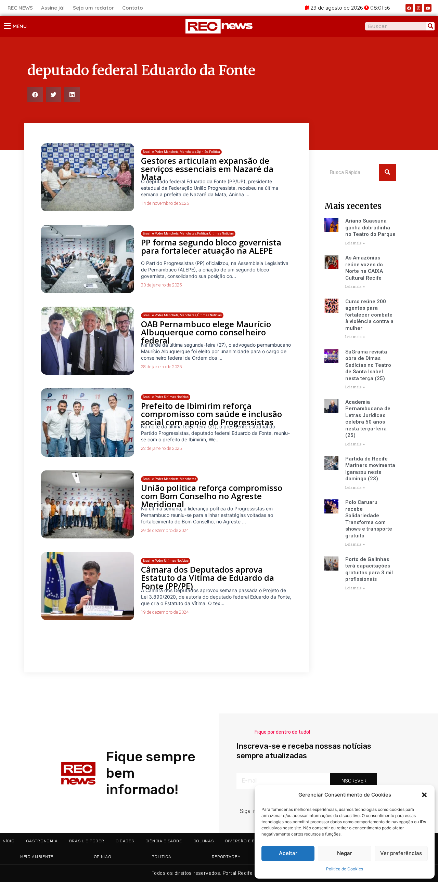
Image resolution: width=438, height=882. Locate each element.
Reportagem (226, 856)
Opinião (103, 856)
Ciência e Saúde (163, 841)
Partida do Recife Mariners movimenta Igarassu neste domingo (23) (370, 469)
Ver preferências (401, 853)
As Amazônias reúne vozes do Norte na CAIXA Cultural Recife (364, 268)
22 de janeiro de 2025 (161, 448)
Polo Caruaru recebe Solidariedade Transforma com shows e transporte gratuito (368, 519)
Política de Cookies (344, 868)
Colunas (203, 841)
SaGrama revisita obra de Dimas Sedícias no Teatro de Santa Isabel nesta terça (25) (368, 365)
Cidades (125, 841)
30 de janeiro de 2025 (161, 285)
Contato (132, 7)
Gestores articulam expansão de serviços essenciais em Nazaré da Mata (207, 169)
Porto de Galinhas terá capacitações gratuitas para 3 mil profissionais (369, 569)
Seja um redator (93, 7)
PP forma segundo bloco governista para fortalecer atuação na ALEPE (211, 246)
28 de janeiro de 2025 (161, 366)
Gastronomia (42, 841)
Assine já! (53, 7)
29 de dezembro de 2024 (165, 530)
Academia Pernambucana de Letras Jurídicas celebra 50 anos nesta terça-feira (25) (367, 419)
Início (7, 841)
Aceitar (288, 853)
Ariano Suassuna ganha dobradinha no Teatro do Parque (370, 227)
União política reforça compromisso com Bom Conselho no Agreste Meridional (211, 496)
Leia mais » (355, 243)
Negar (344, 853)
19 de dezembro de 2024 (165, 612)
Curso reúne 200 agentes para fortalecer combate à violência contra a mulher (369, 314)
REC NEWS (20, 7)
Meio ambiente (36, 856)
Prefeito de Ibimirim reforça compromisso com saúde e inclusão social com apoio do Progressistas (211, 414)
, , (169, 479)
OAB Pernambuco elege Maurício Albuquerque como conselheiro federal (206, 332)
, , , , (181, 151)
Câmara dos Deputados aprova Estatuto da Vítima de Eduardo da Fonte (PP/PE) (207, 577)
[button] (424, 794)
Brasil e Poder (86, 841)
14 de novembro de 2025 (165, 203)
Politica (161, 856)
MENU (20, 26)
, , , (182, 315)
